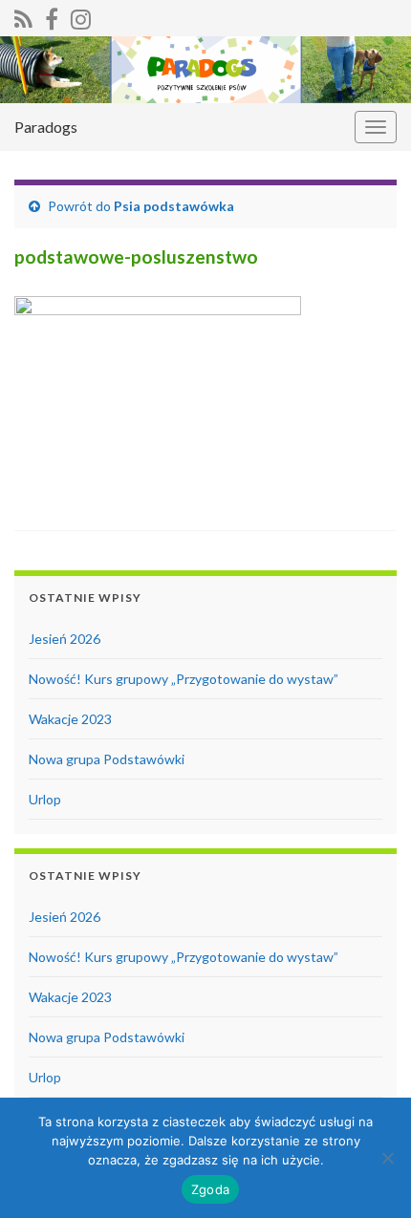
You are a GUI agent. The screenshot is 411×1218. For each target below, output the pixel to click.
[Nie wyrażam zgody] (387, 1157)
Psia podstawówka (174, 206)
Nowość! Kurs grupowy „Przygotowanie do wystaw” (183, 679)
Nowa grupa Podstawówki (106, 759)
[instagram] (81, 16)
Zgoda (210, 1189)
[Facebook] (51, 16)
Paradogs (45, 127)
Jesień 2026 (64, 638)
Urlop (45, 799)
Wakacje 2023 (70, 719)
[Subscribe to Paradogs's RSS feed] (23, 16)
